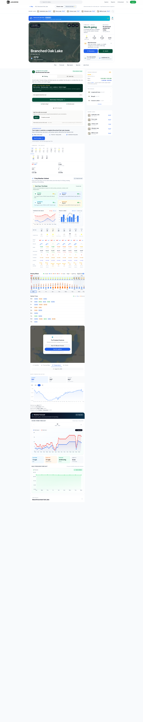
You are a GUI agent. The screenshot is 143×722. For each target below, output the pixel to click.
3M (32, 385)
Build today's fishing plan (56, 99)
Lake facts (86, 65)
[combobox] (60, 2)
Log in (133, 2)
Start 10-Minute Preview (57, 345)
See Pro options (57, 349)
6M (35, 385)
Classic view (59, 6)
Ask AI (106, 51)
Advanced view (70, 6)
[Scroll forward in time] (84, 284)
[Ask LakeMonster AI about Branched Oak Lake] (111, 43)
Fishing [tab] (46, 76)
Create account (45, 117)
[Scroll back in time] (31, 284)
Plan (55, 65)
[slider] (57, 291)
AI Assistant (121, 2)
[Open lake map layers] (69, 25)
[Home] (12, 2)
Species (78, 65)
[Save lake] (77, 25)
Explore (106, 2)
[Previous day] (34, 424)
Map (31, 6)
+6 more (99, 104)
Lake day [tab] (71, 76)
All (42, 385)
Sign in (36, 117)
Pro (127, 2)
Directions (91, 51)
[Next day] (81, 424)
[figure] (57, 441)
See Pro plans (37, 138)
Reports (113, 2)
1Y (39, 385)
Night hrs (79, 273)
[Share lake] (73, 25)
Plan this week (71, 104)
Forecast (61, 65)
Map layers (70, 65)
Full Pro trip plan (58, 108)
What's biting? (45, 104)
